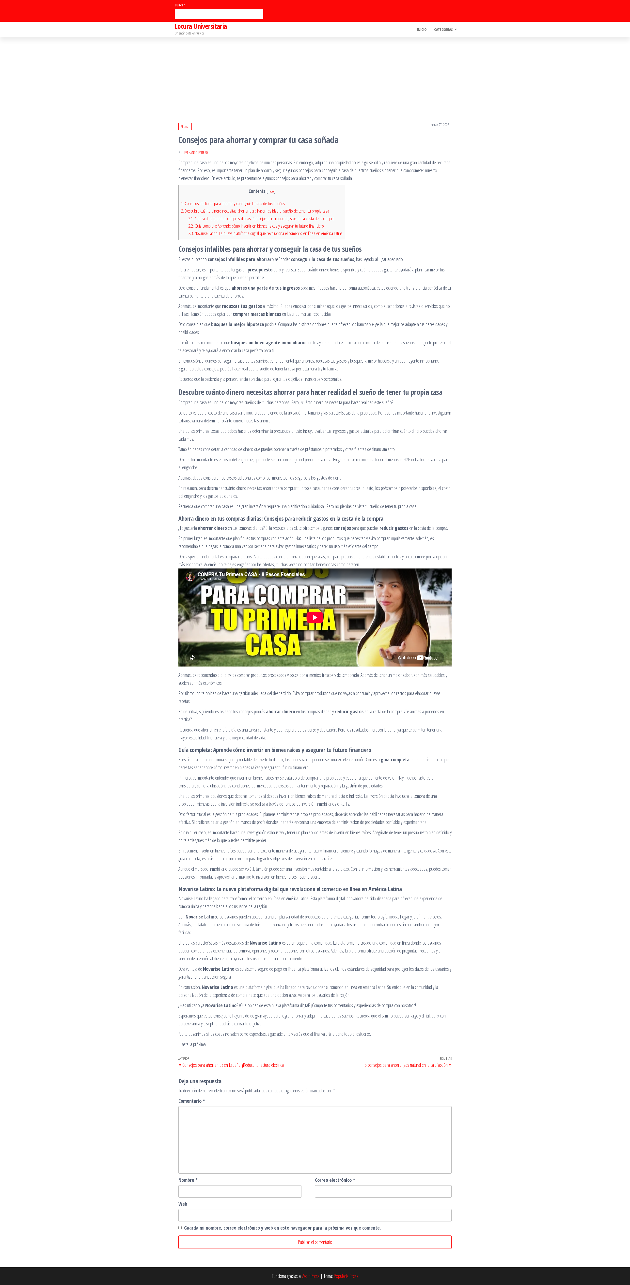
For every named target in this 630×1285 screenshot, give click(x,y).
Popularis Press (346, 1276)
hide (271, 191)
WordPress (310, 1276)
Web (182, 1204)
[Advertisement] (315, 73)
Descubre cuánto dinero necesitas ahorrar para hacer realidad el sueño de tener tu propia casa (255, 211)
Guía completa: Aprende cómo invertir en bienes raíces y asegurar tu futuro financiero (256, 226)
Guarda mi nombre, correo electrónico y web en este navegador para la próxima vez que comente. (282, 1227)
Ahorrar (185, 126)
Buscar (180, 5)
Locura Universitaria (201, 26)
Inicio (422, 29)
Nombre (188, 1180)
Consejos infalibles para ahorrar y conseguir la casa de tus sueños (233, 203)
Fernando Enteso (196, 152)
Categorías (443, 29)
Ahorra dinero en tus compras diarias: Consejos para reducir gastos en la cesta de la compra (261, 218)
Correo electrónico (335, 1180)
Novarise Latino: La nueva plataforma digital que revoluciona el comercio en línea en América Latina (265, 233)
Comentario (191, 1101)
